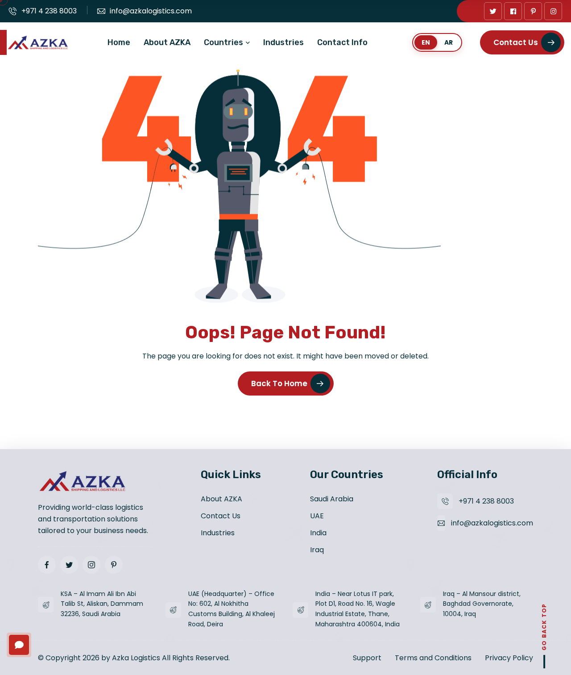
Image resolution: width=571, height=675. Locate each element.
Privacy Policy (509, 658)
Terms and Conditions (433, 658)
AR (448, 42)
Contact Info (342, 42)
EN (426, 42)
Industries (283, 42)
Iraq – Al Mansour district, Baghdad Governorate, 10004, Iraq (482, 604)
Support (367, 658)
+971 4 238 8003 (49, 11)
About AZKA (167, 42)
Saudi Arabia (331, 499)
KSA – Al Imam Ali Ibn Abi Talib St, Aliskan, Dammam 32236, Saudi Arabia (102, 604)
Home (119, 42)
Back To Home (279, 383)
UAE (317, 516)
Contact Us (515, 42)
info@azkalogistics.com (151, 11)
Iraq (317, 550)
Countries (223, 42)
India (318, 533)
